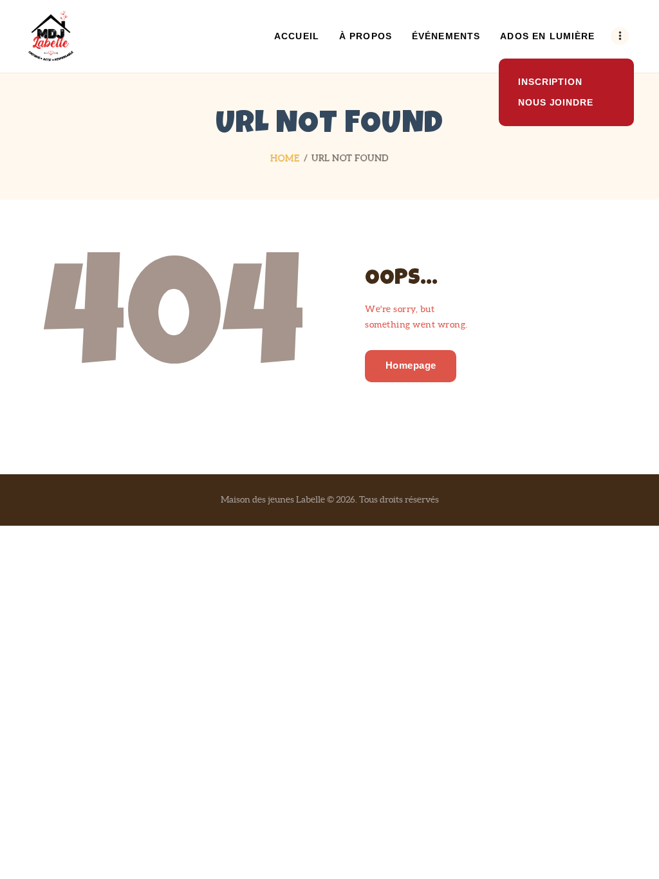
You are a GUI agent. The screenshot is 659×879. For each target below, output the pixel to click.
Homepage (410, 365)
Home (284, 158)
